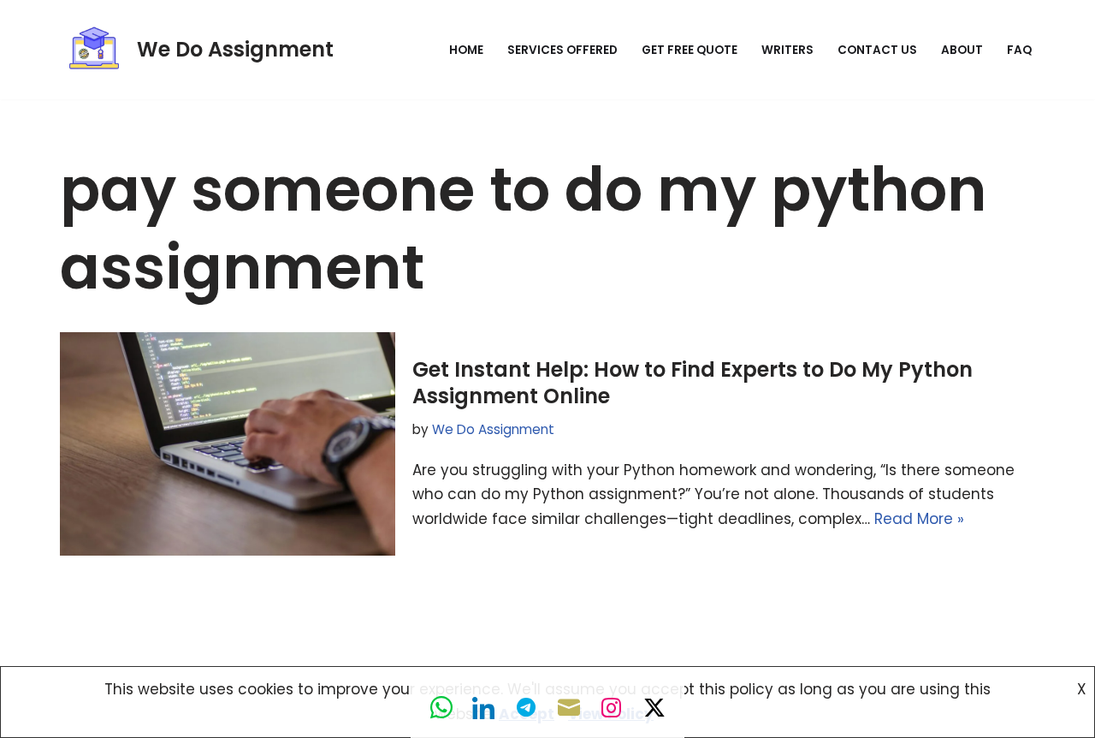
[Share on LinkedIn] (483, 708)
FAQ (1019, 50)
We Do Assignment (493, 429)
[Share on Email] (569, 708)
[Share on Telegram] (526, 708)
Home (466, 50)
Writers (787, 50)
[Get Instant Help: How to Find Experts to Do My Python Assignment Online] (227, 444)
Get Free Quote (689, 50)
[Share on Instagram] (611, 708)
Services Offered (562, 50)
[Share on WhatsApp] (440, 708)
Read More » (919, 519)
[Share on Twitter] (654, 708)
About (962, 50)
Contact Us (877, 50)
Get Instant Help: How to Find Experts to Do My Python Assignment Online (692, 382)
